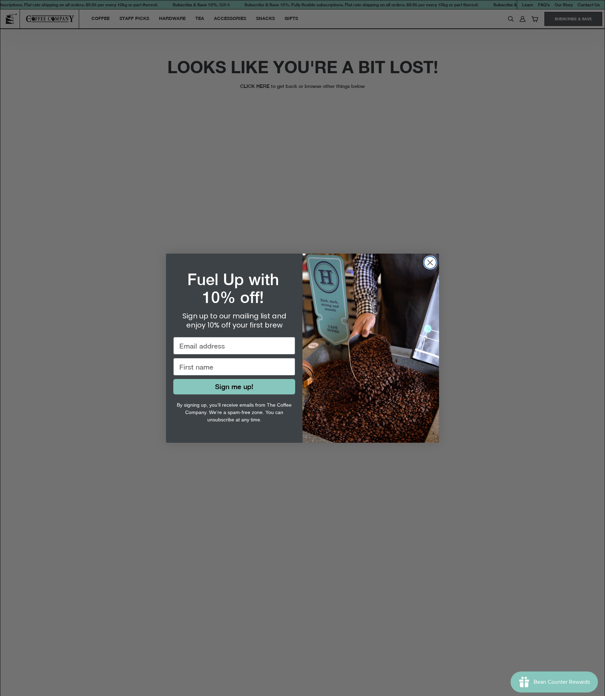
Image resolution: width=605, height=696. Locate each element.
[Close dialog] (430, 262)
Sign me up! (234, 387)
